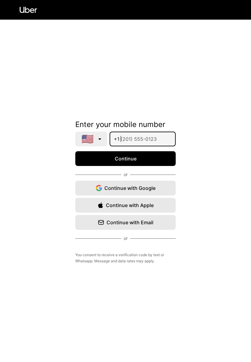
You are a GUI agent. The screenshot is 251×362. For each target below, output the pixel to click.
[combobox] (91, 139)
